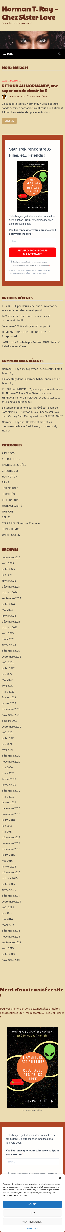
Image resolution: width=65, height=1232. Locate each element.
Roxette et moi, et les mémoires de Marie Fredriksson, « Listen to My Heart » (29, 426)
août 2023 (8, 633)
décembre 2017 (11, 837)
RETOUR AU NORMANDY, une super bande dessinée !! (30, 88)
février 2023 (9, 645)
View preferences (32, 1221)
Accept (32, 1204)
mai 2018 (7, 831)
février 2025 (9, 581)
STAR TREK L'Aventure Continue (21, 523)
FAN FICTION (9, 476)
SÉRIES (6, 517)
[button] (60, 1178)
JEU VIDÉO (8, 494)
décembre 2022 (11, 650)
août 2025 (8, 563)
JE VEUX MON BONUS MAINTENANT (32, 252)
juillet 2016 (8, 855)
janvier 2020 (9, 785)
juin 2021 (7, 744)
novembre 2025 (11, 557)
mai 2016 (7, 860)
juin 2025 (7, 575)
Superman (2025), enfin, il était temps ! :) (26, 326)
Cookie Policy (32, 1228)
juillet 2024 (8, 604)
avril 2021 (7, 750)
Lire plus (10, 121)
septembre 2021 (11, 726)
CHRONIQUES (10, 470)
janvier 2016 (9, 866)
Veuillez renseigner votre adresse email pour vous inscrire (32, 232)
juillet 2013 (8, 954)
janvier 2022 (9, 703)
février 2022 (9, 697)
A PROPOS (8, 453)
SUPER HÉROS (10, 529)
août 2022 (8, 662)
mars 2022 (8, 691)
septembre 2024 (11, 598)
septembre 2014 (11, 901)
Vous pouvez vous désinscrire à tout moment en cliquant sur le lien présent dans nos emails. (29, 271)
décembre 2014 (11, 895)
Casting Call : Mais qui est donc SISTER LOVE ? (35, 416)
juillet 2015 (8, 884)
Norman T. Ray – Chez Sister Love (30, 13)
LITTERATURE (10, 500)
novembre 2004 (11, 960)
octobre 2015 (10, 878)
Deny (32, 1213)
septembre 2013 (11, 942)
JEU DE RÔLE (10, 488)
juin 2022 (7, 674)
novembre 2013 (11, 936)
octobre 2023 (10, 627)
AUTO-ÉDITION (11, 459)
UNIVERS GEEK (11, 535)
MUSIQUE (8, 511)
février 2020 (9, 779)
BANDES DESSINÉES (11, 80)
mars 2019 (8, 796)
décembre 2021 (11, 709)
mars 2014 (8, 925)
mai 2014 (7, 919)
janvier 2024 (9, 615)
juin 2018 (7, 825)
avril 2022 (7, 685)
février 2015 (9, 890)
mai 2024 (7, 610)
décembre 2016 (11, 849)
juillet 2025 (8, 569)
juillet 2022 (8, 668)
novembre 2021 (11, 715)
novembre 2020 (11, 761)
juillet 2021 (8, 738)
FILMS (5, 482)
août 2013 (8, 948)
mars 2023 (8, 639)
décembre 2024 (11, 586)
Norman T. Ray (18, 96)
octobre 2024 (10, 592)
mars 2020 (8, 773)
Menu (10, 53)
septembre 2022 (11, 656)
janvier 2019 (9, 802)
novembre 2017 (11, 843)
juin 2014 (7, 913)
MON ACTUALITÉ (12, 505)
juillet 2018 (8, 820)
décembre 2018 (11, 808)
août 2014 (8, 907)
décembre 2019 (11, 790)
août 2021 (8, 732)
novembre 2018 (11, 814)
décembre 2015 (11, 872)
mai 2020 (7, 767)
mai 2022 (7, 680)
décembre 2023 (11, 621)
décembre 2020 (11, 755)
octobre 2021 (10, 720)
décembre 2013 (11, 930)
